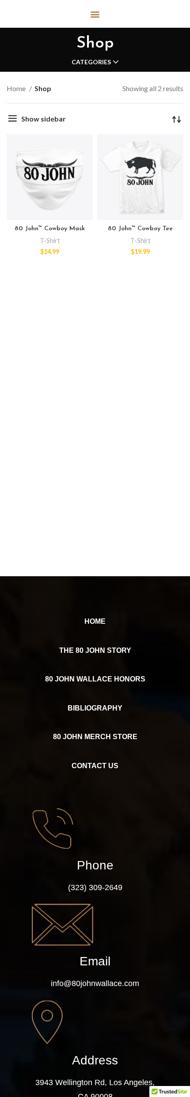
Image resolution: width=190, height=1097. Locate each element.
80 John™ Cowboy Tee (140, 228)
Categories (91, 62)
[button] (95, 14)
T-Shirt (50, 240)
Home (17, 88)
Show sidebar (43, 118)
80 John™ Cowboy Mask (50, 228)
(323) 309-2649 (95, 887)
